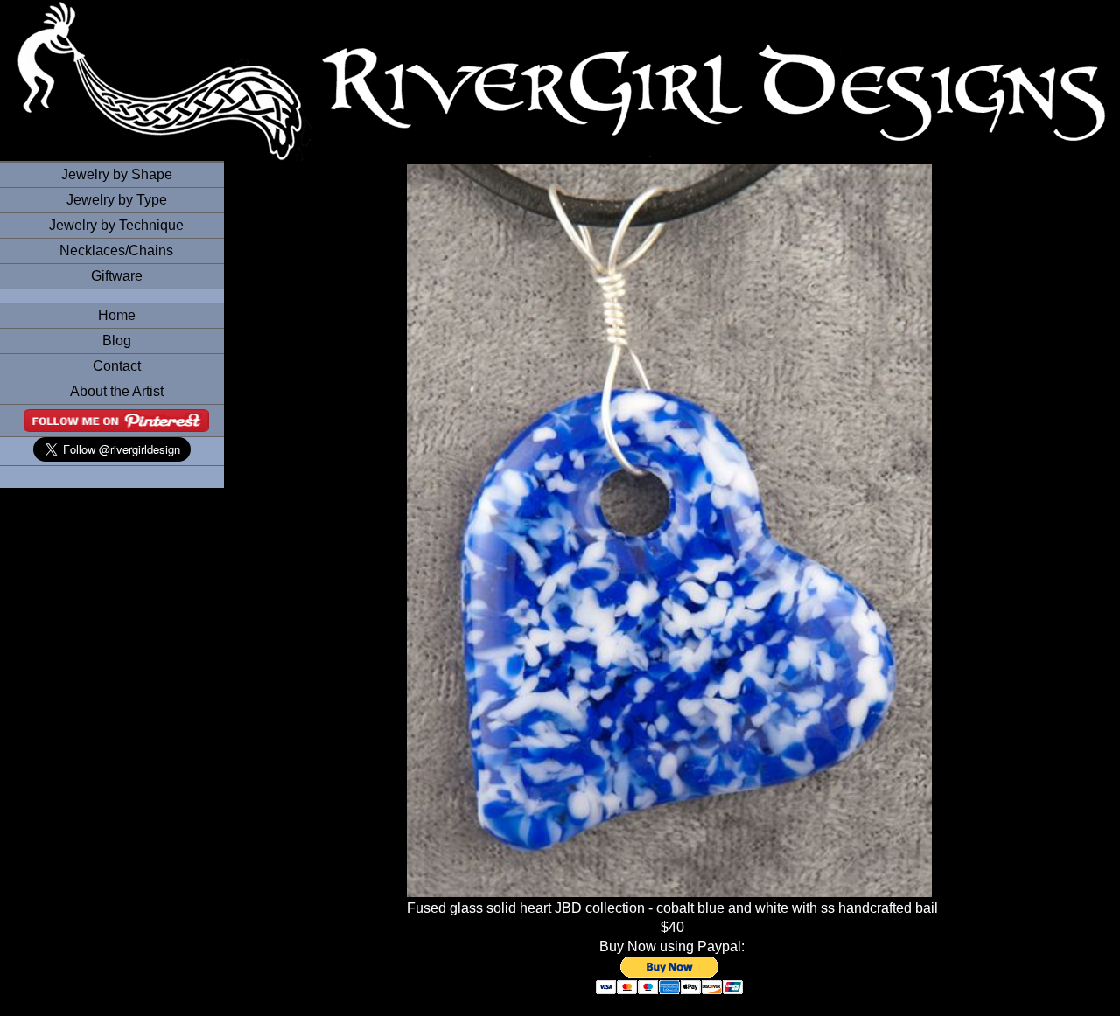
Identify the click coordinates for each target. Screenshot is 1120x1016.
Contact (117, 365)
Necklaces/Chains (116, 250)
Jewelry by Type (116, 199)
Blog (116, 340)
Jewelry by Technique (116, 225)
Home (117, 315)
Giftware (117, 275)
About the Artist (117, 391)
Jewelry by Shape (116, 174)
